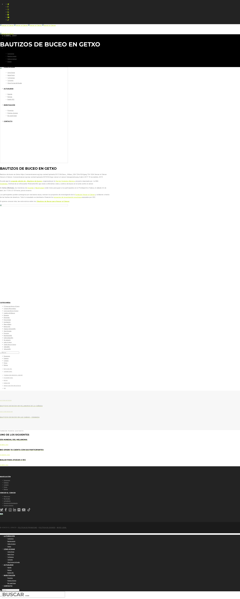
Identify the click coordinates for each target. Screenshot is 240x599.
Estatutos (6, 358)
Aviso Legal (62, 527)
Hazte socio (7, 496)
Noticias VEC (7, 326)
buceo (6, 380)
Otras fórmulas (7, 331)
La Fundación (7, 501)
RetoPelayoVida (8, 335)
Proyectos (6, 333)
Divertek (30, 188)
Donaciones (7, 356)
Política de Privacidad (27, 527)
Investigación (7, 322)
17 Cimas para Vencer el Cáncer (12, 306)
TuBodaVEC (7, 347)
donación (7, 383)
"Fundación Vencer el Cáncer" (13, 375)
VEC (5, 388)
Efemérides (7, 317)
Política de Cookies (47, 527)
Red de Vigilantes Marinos (65, 181)
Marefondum (39, 188)
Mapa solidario (7, 324)
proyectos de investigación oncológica (68, 197)
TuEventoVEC (7, 349)
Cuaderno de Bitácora (9, 313)
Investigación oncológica (12, 385)
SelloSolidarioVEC (8, 338)
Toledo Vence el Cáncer (10, 344)
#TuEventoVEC (8, 377)
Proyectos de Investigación (11, 503)
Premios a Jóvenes (8, 505)
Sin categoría (7, 340)
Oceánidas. (4, 184)
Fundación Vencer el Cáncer (85, 195)
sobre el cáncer (8, 342)
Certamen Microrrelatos (10, 308)
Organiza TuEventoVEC (10, 329)
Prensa (5, 363)
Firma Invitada (7, 320)
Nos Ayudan (7, 499)
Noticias (6, 365)
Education (6, 315)
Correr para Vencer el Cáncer (11, 311)
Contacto (6, 360)
